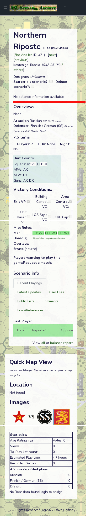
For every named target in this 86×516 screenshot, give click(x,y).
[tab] (29, 283)
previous (21, 60)
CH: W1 (64, 233)
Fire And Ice (23, 55)
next (52, 55)
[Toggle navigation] (64, 7)
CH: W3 (51, 233)
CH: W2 (38, 233)
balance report (61, 343)
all (43, 343)
